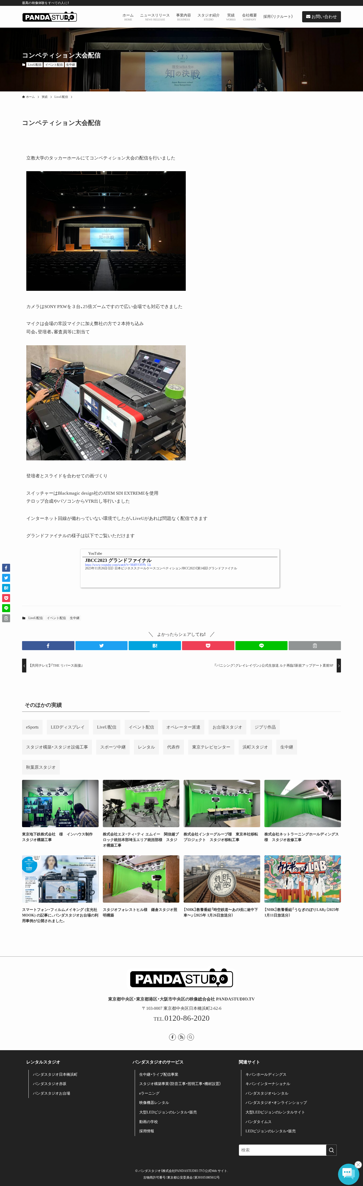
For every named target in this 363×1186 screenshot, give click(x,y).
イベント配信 (54, 64)
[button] (48, 645)
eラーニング (149, 1093)
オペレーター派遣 (183, 727)
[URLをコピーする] (315, 645)
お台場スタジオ (227, 727)
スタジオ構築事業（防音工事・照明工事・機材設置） (180, 1084)
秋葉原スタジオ (41, 767)
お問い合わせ (323, 16)
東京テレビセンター (211, 747)
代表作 (173, 747)
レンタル (146, 747)
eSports (32, 727)
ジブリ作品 (265, 727)
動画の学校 (148, 1122)
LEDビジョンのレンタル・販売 (271, 1131)
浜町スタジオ (255, 747)
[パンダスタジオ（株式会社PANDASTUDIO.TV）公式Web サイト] (49, 16)
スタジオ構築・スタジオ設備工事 (57, 747)
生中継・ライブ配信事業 (158, 1074)
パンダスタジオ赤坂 (49, 1084)
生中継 (70, 64)
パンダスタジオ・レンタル (267, 1093)
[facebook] (172, 1037)
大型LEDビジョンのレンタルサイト (275, 1112)
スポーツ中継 (113, 747)
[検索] (190, 1037)
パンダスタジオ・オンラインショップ (276, 1103)
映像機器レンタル (154, 1103)
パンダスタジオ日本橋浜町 (55, 1074)
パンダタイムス (259, 1122)
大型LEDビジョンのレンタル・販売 (168, 1112)
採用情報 (146, 1131)
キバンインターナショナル (268, 1084)
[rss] (181, 1037)
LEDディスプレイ (68, 727)
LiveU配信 (34, 64)
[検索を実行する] (331, 1150)
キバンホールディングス (266, 1074)
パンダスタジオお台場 (51, 1093)
